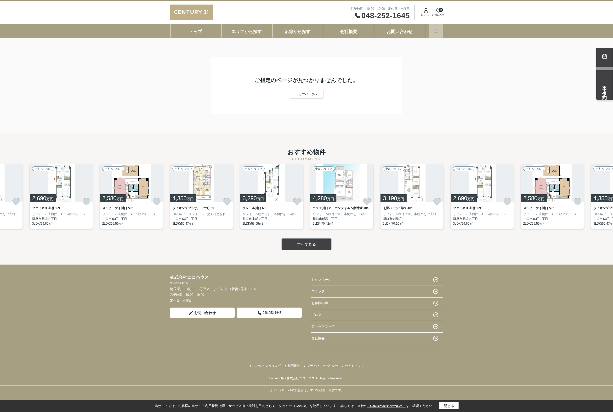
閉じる (449, 406)
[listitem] (201, 196)
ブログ (316, 315)
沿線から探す (298, 31)
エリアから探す (247, 31)
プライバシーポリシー (322, 366)
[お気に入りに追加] (16, 201)
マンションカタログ (267, 366)
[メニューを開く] (436, 31)
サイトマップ (354, 366)
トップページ (321, 280)
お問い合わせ (400, 31)
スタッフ (318, 291)
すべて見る (306, 244)
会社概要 (348, 31)
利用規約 (294, 366)
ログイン (426, 14)
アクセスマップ (323, 326)
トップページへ (307, 94)
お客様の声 (319, 303)
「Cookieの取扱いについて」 (386, 406)
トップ (195, 31)
